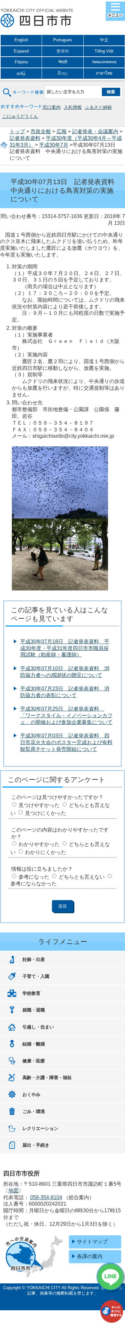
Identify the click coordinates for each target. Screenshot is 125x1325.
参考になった (34, 877)
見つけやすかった (39, 805)
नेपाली (62, 62)
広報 (61, 131)
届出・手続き (35, 1145)
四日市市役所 (37, 18)
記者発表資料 (25, 138)
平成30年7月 (53, 145)
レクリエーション (40, 1128)
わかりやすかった (39, 844)
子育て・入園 (35, 976)
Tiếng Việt (104, 51)
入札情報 (73, 107)
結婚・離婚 (33, 1043)
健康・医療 (33, 1060)
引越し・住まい (38, 1026)
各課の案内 (90, 1256)
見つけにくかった (45, 813)
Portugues (62, 39)
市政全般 (40, 131)
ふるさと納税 (98, 107)
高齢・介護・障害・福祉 (47, 1077)
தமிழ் (21, 73)
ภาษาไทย (104, 73)
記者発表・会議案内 (95, 131)
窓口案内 (52, 107)
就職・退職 (33, 1009)
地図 (13, 1190)
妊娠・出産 (33, 959)
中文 (104, 39)
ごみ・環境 (33, 1111)
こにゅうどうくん (20, 116)
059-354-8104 (46, 1197)
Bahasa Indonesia (104, 62)
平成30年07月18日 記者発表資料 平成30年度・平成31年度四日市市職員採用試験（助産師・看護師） (64, 648)
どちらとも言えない (82, 877)
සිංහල (63, 73)
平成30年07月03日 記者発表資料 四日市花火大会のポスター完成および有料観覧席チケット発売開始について (66, 742)
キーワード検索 (23, 88)
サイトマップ (92, 1241)
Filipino (21, 62)
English (21, 39)
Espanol (21, 51)
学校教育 (31, 993)
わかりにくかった (45, 852)
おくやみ (31, 1094)
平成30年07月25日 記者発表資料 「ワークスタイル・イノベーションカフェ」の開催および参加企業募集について (66, 715)
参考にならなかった (34, 883)
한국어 (62, 51)
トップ (17, 131)
